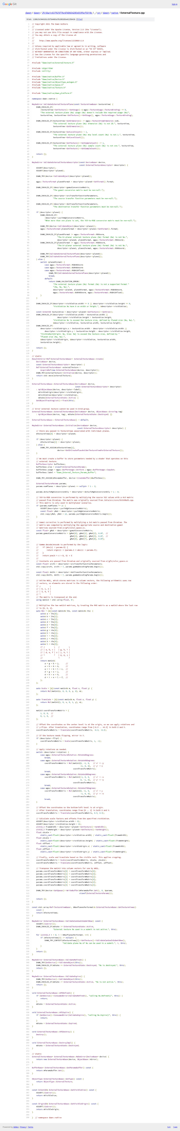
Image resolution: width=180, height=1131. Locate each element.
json (175, 1127)
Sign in (174, 4)
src (99, 12)
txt (169, 1127)
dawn (28, 12)
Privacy (23, 1127)
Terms (30, 1127)
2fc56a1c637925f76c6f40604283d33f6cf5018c (67, 12)
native (114, 12)
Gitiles (15, 1127)
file (79, 19)
